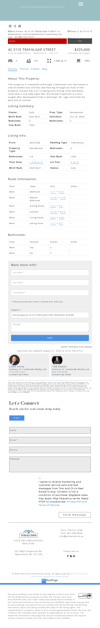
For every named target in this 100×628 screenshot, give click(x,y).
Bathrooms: (17, 235)
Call (16, 418)
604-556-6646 (60, 371)
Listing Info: (17, 135)
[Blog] (71, 556)
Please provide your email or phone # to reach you (38, 301)
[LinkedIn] (74, 556)
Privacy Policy (79, 574)
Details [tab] (12, 68)
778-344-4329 (17, 371)
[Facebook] (68, 556)
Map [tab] (45, 68)
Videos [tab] (35, 68)
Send (50, 337)
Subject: (15, 310)
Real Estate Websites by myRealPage (50, 576)
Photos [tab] (24, 68)
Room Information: (22, 179)
